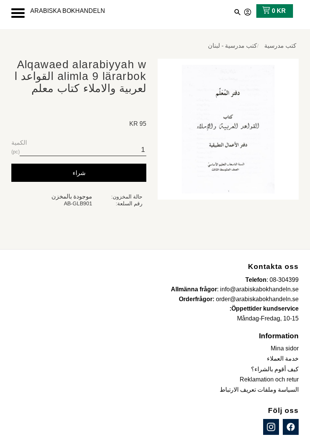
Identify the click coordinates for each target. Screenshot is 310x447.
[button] (18, 13)
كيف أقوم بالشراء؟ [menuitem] (275, 369)
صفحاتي (248, 11)
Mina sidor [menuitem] (285, 348)
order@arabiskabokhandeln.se (257, 299)
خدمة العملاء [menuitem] (283, 358)
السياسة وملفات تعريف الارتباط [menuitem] (259, 389)
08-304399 (284, 280)
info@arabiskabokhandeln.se (259, 289)
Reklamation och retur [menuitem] (269, 379)
